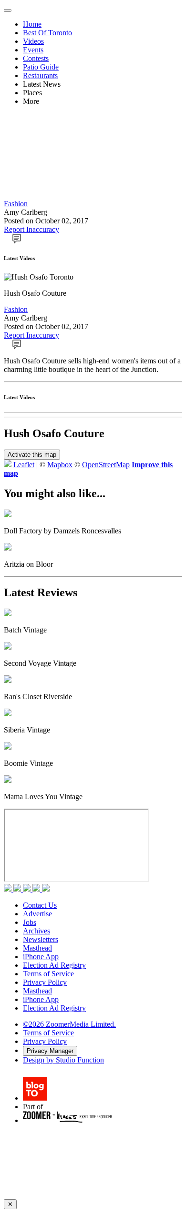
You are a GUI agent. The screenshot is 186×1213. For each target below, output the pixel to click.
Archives (36, 931)
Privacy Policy (45, 982)
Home (32, 24)
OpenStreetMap (106, 465)
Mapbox (59, 465)
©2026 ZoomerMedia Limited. (69, 1024)
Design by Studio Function (63, 1060)
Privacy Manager (50, 1050)
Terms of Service (48, 974)
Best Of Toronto (47, 33)
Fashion (16, 204)
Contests (36, 58)
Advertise (37, 914)
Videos (33, 41)
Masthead (37, 948)
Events (33, 50)
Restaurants (40, 75)
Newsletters (40, 939)
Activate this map (32, 454)
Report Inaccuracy (31, 229)
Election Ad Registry (54, 965)
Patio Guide (41, 67)
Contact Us (40, 905)
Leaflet (23, 465)
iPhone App (41, 956)
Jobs (29, 922)
